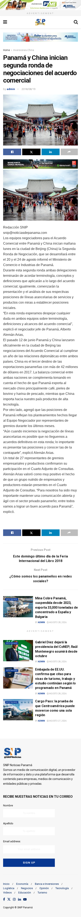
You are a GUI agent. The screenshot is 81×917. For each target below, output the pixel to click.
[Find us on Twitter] (9, 899)
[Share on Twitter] (31, 152)
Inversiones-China (23, 50)
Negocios (27, 888)
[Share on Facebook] (12, 152)
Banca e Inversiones (47, 883)
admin (11, 89)
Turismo (42, 892)
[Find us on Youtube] (25, 899)
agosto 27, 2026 (57, 721)
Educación (24, 892)
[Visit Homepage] (40, 22)
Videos (7, 892)
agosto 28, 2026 (57, 622)
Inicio (6, 883)
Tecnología (62, 888)
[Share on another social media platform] (69, 152)
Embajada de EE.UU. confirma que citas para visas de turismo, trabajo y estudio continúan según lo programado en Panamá (55, 678)
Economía (22, 883)
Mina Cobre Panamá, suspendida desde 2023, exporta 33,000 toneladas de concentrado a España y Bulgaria (56, 607)
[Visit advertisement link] (40, 5)
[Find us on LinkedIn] (19, 899)
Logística (8, 888)
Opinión (44, 888)
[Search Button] (76, 22)
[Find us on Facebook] (4, 899)
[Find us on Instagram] (14, 899)
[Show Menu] (5, 22)
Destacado (11, 599)
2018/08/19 (28, 89)
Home (6, 50)
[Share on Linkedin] (51, 152)
